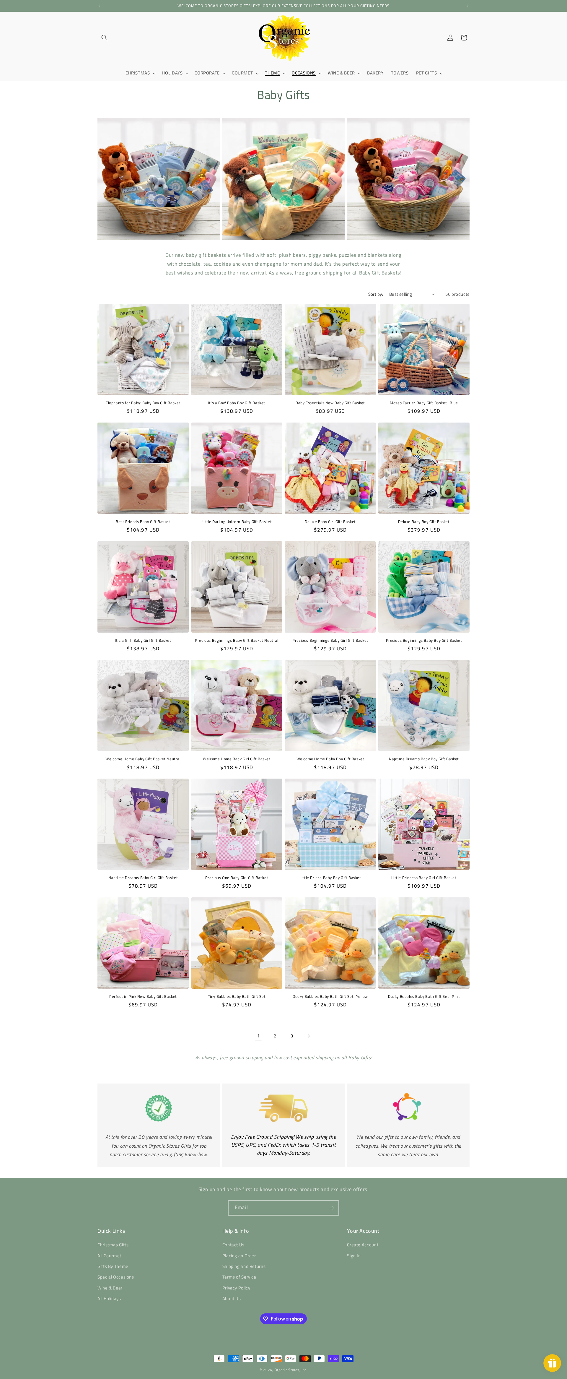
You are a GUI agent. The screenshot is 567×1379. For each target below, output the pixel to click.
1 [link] (258, 1035)
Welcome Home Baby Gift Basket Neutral (142, 758)
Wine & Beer (110, 1287)
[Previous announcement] (99, 6)
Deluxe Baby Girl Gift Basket (330, 521)
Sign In (354, 1255)
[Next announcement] (467, 6)
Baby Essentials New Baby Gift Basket (330, 402)
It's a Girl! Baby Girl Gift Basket (143, 640)
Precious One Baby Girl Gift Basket (236, 877)
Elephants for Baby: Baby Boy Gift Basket (143, 402)
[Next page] (308, 1036)
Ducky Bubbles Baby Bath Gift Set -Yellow (330, 996)
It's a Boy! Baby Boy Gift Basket (236, 402)
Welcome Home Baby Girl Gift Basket (236, 758)
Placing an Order (239, 1255)
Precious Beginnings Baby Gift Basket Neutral (236, 640)
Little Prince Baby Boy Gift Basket (330, 877)
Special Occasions (115, 1277)
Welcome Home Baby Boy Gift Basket (330, 758)
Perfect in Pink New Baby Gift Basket (143, 996)
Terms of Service (239, 1277)
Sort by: (375, 294)
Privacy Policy (236, 1287)
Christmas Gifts (112, 1245)
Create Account (362, 1245)
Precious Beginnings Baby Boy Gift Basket (424, 640)
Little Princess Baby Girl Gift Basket (423, 877)
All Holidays (109, 1298)
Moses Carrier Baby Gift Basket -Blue (424, 402)
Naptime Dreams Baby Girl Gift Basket (143, 877)
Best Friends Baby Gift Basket (143, 521)
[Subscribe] (331, 1208)
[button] (104, 37)
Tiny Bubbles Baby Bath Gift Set (237, 996)
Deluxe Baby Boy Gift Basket (423, 521)
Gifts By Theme (112, 1266)
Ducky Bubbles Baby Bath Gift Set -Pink (424, 996)
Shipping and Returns (244, 1266)
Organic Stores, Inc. (291, 1369)
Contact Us (233, 1245)
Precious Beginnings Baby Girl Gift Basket (330, 640)
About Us (231, 1298)
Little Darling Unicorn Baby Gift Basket (237, 521)
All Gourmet (109, 1255)
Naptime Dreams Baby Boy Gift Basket (424, 758)
